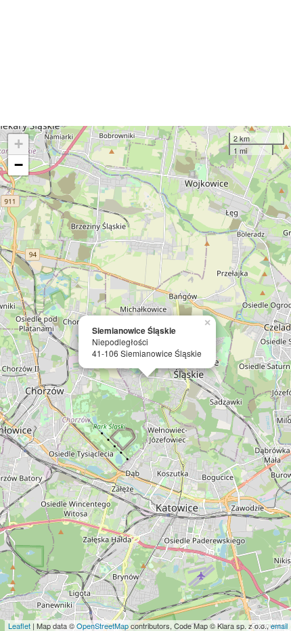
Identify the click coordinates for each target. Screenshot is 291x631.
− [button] (18, 164)
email (279, 625)
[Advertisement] (145, 63)
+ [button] (18, 143)
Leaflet (19, 625)
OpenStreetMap (102, 625)
